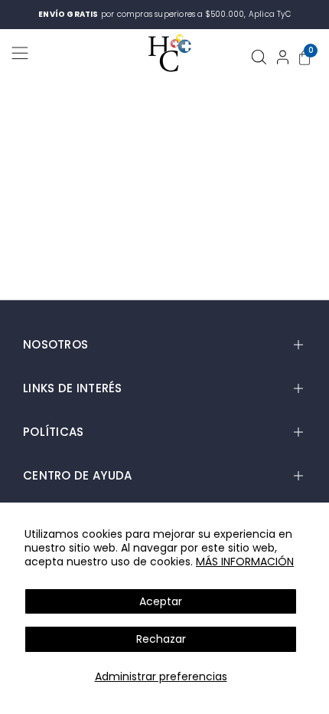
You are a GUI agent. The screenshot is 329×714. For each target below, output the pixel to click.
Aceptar (160, 601)
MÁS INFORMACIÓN (245, 561)
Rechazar (161, 639)
